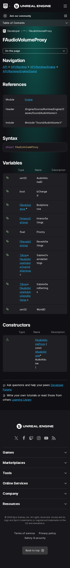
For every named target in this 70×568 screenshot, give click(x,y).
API (5, 67)
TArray (23, 255)
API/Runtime (19, 67)
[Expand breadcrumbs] (24, 31)
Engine (29, 99)
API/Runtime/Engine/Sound (20, 71)
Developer (13, 30)
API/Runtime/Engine (42, 67)
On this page (12, 50)
